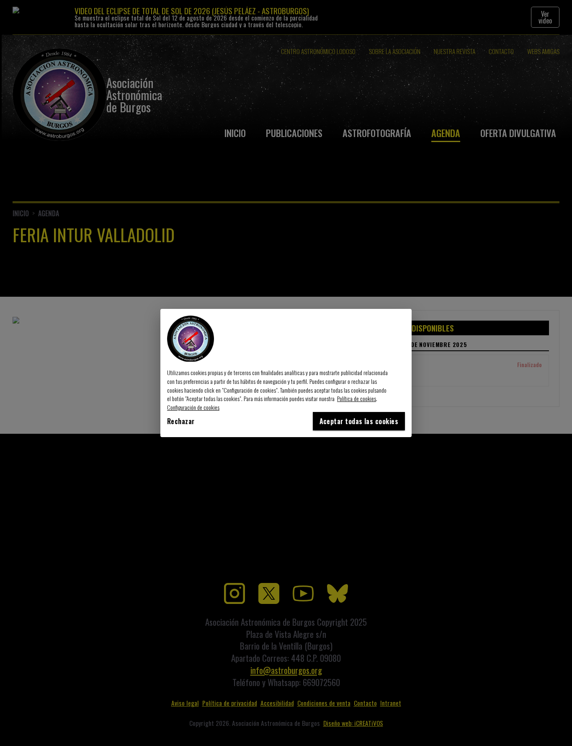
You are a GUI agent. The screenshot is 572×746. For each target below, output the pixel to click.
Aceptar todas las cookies (358, 421)
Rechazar (181, 421)
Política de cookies (356, 398)
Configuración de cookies (193, 407)
